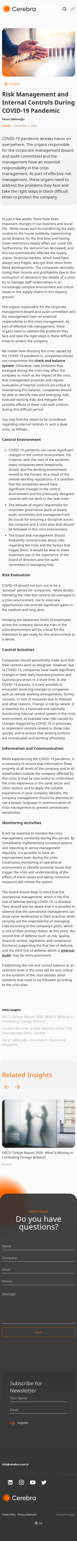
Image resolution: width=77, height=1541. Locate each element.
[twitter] (44, 1482)
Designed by (65, 1514)
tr (40, 1523)
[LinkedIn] (10, 1482)
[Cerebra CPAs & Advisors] (19, 9)
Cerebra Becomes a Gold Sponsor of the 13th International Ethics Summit (37, 1030)
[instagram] (21, 1482)
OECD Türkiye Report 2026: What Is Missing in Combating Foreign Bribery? (37, 1019)
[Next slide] (17, 1087)
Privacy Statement (27, 1514)
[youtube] (33, 1482)
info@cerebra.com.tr (15, 1464)
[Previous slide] (7, 1087)
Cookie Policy (9, 1514)
